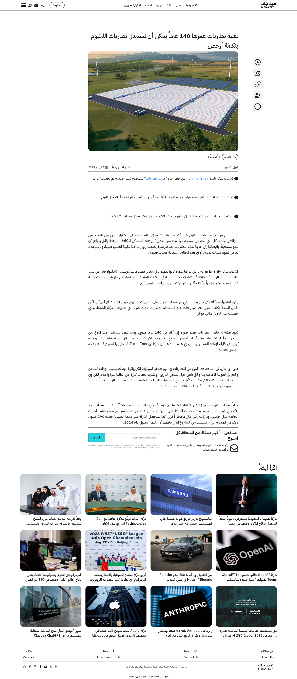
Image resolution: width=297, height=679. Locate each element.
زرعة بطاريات (155, 178)
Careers (28, 657)
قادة (169, 5)
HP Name (83, 433)
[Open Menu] (23, 5)
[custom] (56, 666)
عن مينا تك (267, 651)
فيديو (159, 5)
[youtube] (45, 666)
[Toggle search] (42, 5)
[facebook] (40, 666)
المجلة (148, 5)
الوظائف (28, 651)
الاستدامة (214, 157)
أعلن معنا (108, 651)
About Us (268, 657)
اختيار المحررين (132, 5)
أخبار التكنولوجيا (230, 157)
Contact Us (190, 657)
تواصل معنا (190, 651)
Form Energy (197, 178)
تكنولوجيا (191, 5)
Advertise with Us (108, 657)
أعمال (179, 5)
